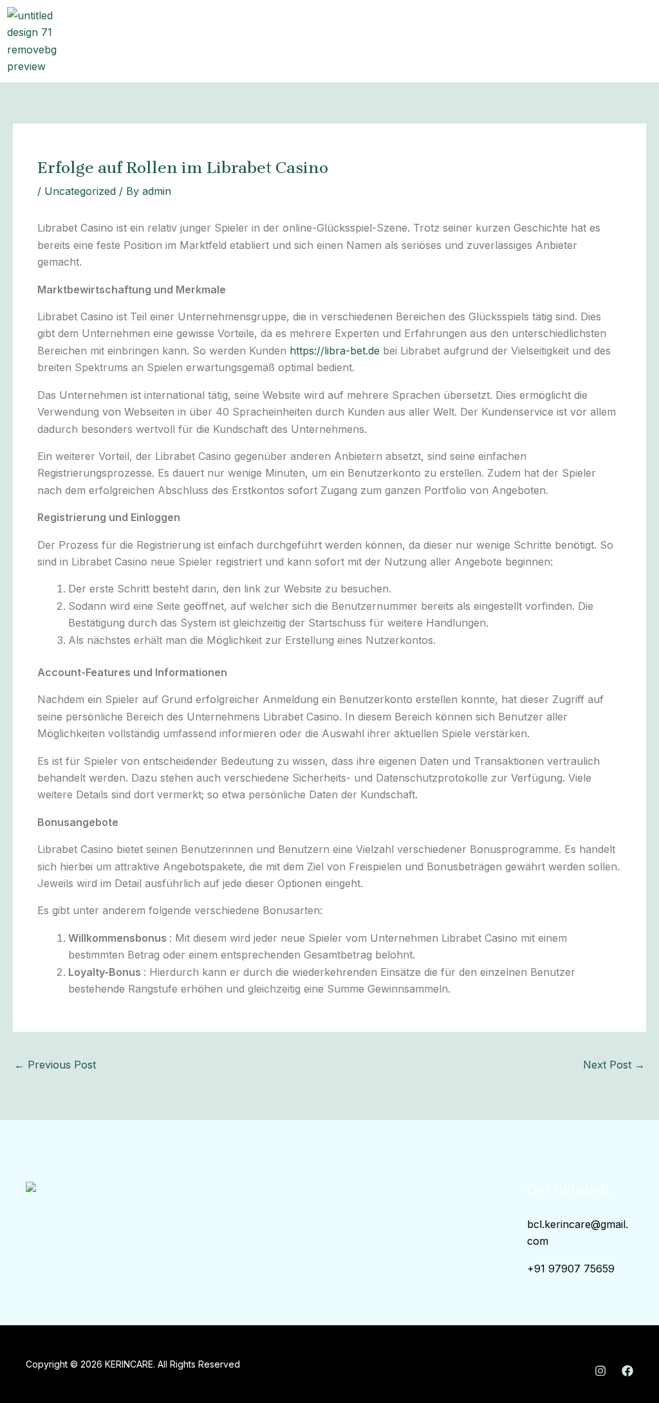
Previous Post (55, 1064)
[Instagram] (600, 1371)
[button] (417, 41)
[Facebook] (627, 1371)
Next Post (614, 1064)
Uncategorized (80, 191)
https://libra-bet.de (335, 350)
